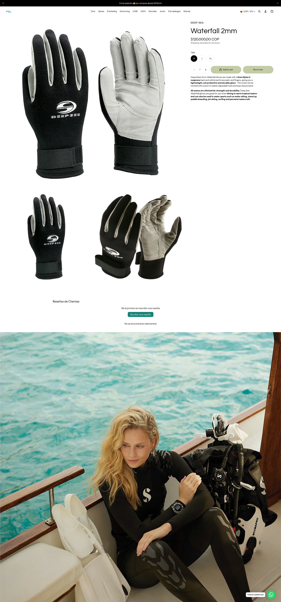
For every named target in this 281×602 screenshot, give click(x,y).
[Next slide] (278, 3)
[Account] (265, 11)
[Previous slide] (3, 3)
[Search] (259, 11)
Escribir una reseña (140, 314)
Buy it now (258, 69)
